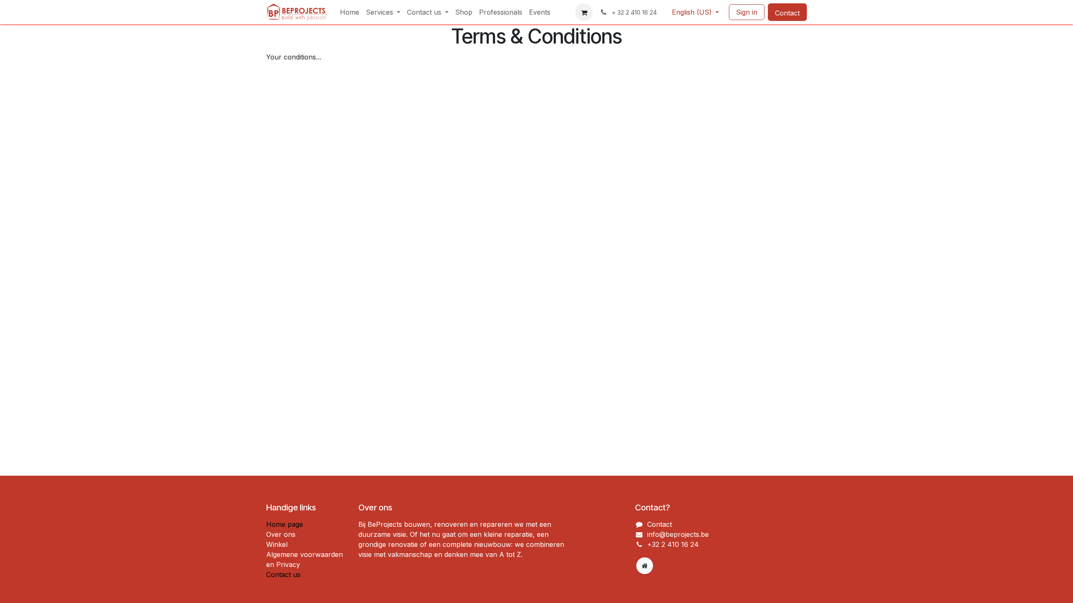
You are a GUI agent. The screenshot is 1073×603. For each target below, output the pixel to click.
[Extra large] (644, 565)
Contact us (283, 574)
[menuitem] (350, 12)
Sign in (746, 12)
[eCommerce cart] (584, 12)
